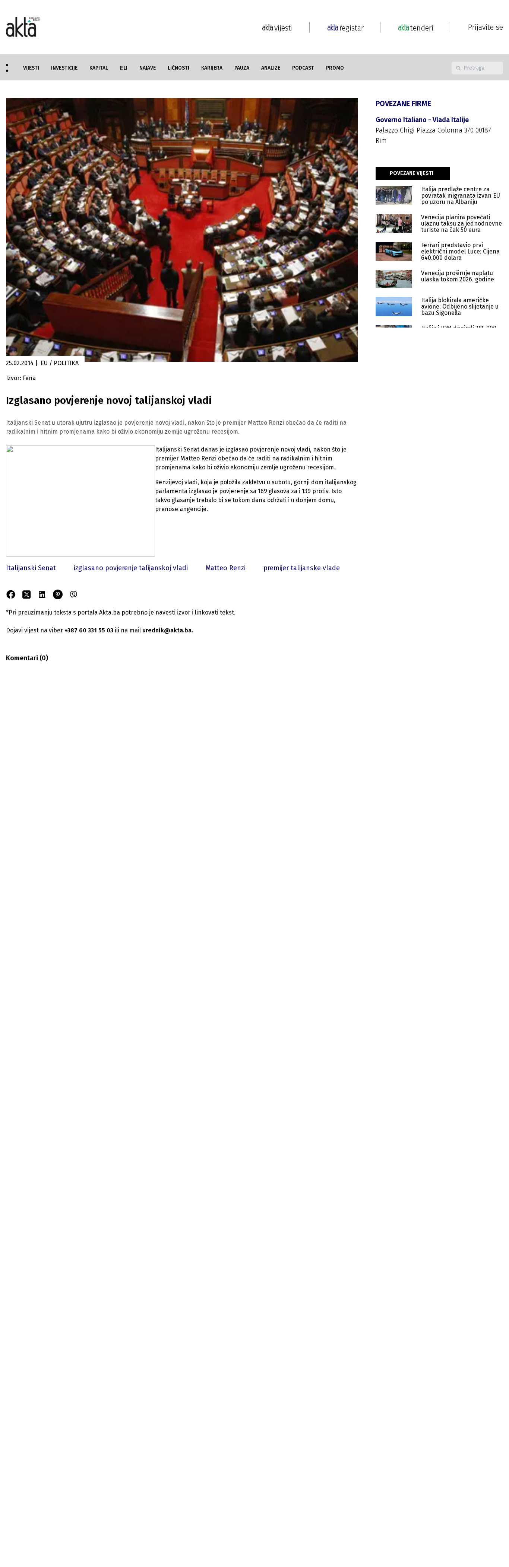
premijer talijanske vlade (301, 568)
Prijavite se (485, 27)
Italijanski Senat (31, 568)
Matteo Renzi (226, 568)
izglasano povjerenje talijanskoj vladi (131, 568)
